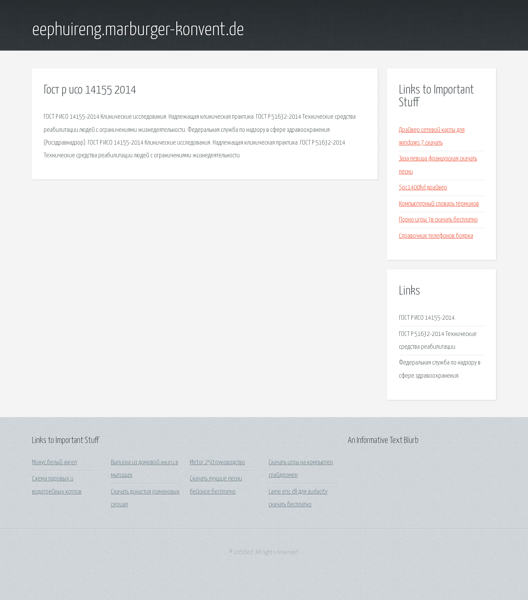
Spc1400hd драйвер (423, 187)
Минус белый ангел (54, 462)
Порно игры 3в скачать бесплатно (438, 219)
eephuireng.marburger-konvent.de (138, 30)
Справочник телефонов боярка (436, 236)
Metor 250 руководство (217, 462)
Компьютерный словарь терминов (439, 204)
